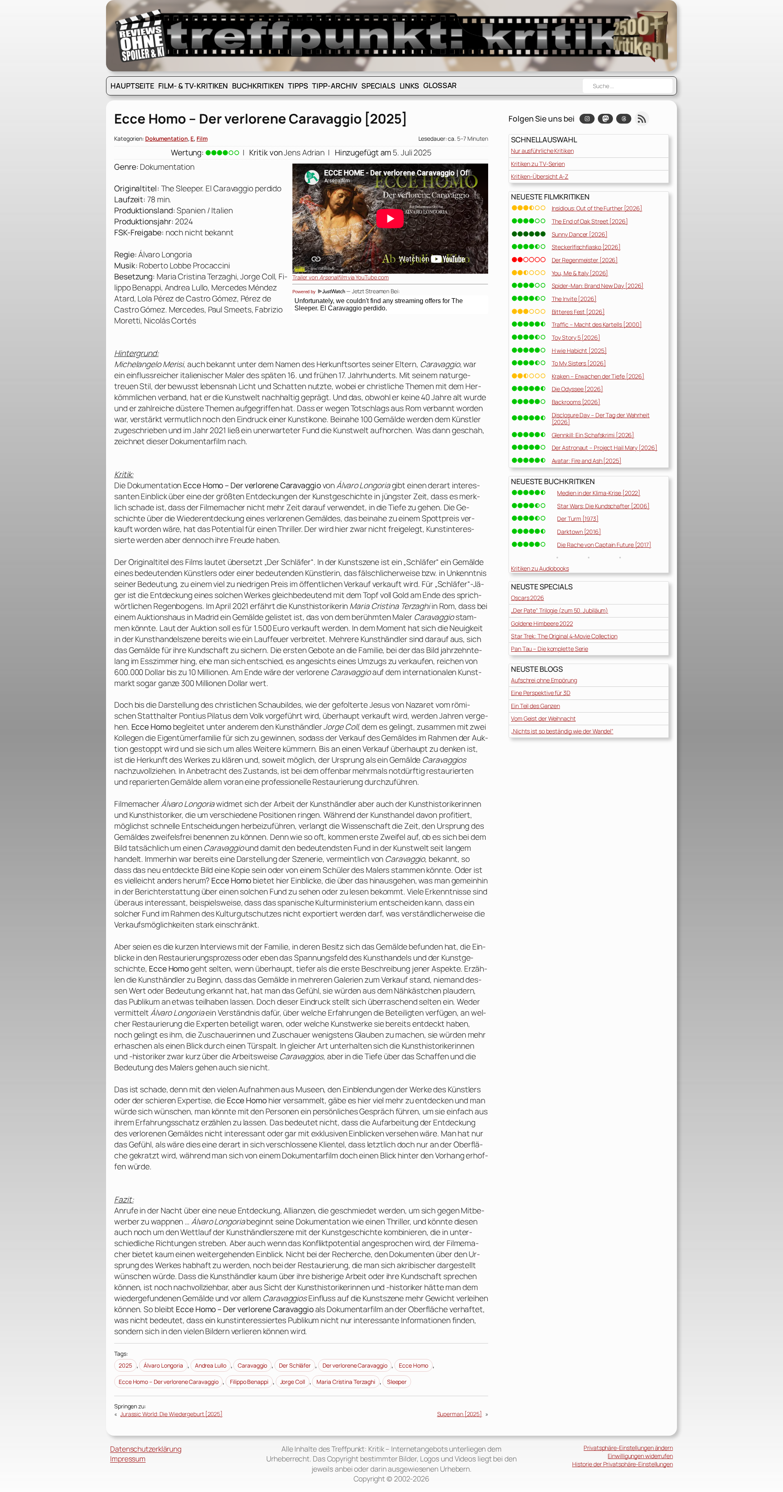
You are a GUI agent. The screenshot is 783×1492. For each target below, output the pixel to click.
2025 (125, 1365)
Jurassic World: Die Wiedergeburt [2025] (171, 1414)
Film (202, 138)
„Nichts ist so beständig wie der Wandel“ (562, 731)
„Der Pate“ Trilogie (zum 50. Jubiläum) (559, 610)
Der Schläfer (295, 1365)
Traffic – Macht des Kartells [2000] (597, 324)
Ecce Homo (413, 1365)
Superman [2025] (459, 1414)
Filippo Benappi (249, 1382)
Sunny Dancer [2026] (580, 234)
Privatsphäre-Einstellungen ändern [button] (628, 1448)
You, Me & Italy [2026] (580, 273)
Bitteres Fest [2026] (578, 312)
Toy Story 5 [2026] (576, 337)
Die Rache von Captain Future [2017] (604, 545)
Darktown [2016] (579, 532)
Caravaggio (252, 1365)
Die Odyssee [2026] (577, 389)
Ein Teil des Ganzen (535, 706)
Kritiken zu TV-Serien (538, 164)
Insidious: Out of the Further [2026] (597, 208)
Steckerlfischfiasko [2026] (586, 247)
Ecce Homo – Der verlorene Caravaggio (168, 1382)
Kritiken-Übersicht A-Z (539, 176)
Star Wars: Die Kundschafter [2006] (603, 506)
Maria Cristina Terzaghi (345, 1382)
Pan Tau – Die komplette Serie (549, 649)
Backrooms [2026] (576, 402)
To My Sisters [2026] (579, 363)
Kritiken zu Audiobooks (540, 568)
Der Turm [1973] (578, 518)
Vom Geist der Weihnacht (543, 718)
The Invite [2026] (574, 299)
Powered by (304, 291)
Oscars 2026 (527, 598)
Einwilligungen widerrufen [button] (640, 1456)
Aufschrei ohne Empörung (544, 680)
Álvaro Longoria (163, 1365)
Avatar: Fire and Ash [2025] (587, 461)
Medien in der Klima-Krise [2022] (598, 493)
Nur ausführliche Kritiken (542, 151)
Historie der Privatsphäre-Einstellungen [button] (622, 1464)
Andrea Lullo (210, 1365)
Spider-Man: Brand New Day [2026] (598, 286)
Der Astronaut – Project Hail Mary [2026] (604, 448)
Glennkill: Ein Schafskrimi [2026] (593, 435)
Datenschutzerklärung (145, 1449)
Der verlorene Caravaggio (355, 1365)
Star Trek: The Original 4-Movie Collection (564, 636)
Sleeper (397, 1382)
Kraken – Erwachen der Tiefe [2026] (598, 376)
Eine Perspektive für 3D (541, 693)
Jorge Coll (292, 1382)
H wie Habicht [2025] (579, 350)
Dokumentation (166, 138)
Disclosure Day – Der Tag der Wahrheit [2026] (601, 418)
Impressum (128, 1458)
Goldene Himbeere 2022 (542, 623)
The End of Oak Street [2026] (590, 221)
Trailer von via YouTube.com (340, 277)
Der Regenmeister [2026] (585, 260)
